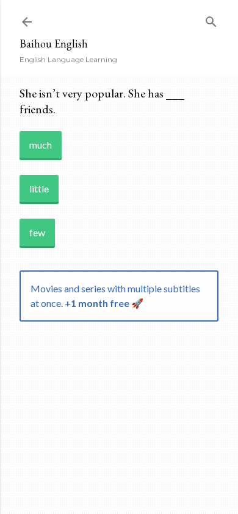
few (37, 232)
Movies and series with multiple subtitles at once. (115, 296)
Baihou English (54, 44)
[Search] (211, 19)
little (39, 188)
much (40, 144)
